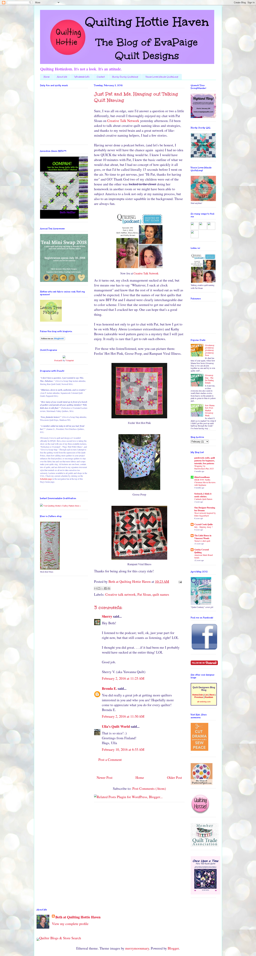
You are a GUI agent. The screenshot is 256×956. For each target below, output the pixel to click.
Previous (198, 697)
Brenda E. (109, 688)
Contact (101, 76)
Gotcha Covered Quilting (201, 551)
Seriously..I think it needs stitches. (202, 495)
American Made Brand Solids (203, 556)
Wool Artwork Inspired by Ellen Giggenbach (205, 514)
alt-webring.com (204, 702)
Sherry (107, 616)
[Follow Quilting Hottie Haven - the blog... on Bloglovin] (52, 339)
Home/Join (197, 695)
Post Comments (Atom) (149, 788)
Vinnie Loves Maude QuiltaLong (162, 76)
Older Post (174, 777)
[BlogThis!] (99, 588)
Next (212, 695)
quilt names (161, 594)
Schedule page (46, 478)
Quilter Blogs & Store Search (60, 938)
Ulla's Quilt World (116, 726)
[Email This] (95, 588)
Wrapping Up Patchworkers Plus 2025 (204, 467)
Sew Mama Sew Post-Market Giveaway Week (209, 410)
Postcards (58, 360)
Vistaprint (69, 360)
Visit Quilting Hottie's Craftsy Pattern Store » (62, 505)
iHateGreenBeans (202, 477)
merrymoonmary (137, 948)
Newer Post (105, 777)
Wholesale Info (82, 76)
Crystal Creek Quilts (203, 524)
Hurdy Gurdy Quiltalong (125, 76)
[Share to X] (102, 588)
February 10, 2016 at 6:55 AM (123, 749)
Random (209, 697)
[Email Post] (179, 581)
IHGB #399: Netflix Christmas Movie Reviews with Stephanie (204, 482)
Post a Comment (110, 759)
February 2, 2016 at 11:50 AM (123, 716)
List (206, 695)
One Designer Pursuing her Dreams (204, 509)
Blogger (173, 948)
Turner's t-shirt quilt (202, 541)
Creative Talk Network (123, 120)
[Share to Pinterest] (109, 588)
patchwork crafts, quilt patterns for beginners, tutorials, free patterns (204, 460)
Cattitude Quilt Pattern (203, 499)
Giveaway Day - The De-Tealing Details (209, 379)
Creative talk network (120, 594)
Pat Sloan (144, 594)
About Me (62, 76)
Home (46, 76)
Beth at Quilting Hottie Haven (77, 917)
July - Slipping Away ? (203, 527)
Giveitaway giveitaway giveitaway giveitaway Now (209, 350)
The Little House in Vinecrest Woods (202, 537)
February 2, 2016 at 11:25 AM (123, 678)
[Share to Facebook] (105, 588)
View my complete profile (70, 923)
